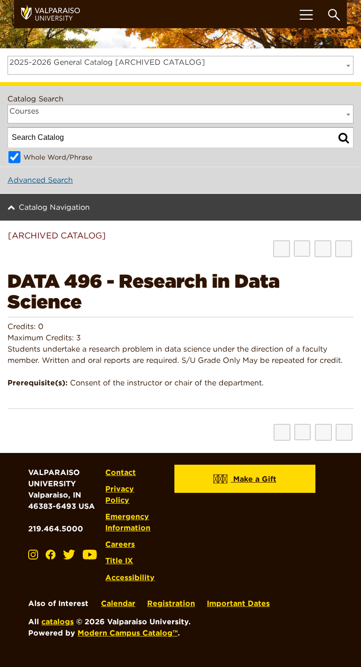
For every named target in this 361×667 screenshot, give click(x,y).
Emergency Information (127, 522)
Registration (171, 603)
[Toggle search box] (334, 14)
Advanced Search (40, 180)
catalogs (57, 621)
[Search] (343, 137)
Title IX (119, 560)
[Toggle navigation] (306, 14)
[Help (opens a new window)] (343, 248)
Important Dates (238, 603)
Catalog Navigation (54, 207)
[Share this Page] (302, 248)
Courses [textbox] (24, 111)
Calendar (118, 603)
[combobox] (180, 65)
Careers (120, 544)
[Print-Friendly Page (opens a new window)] (322, 248)
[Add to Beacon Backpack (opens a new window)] (281, 248)
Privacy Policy (119, 494)
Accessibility (130, 577)
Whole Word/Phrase (58, 157)
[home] (54, 14)
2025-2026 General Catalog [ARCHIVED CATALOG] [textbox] (107, 62)
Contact (120, 472)
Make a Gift (253, 479)
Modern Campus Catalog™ (128, 633)
